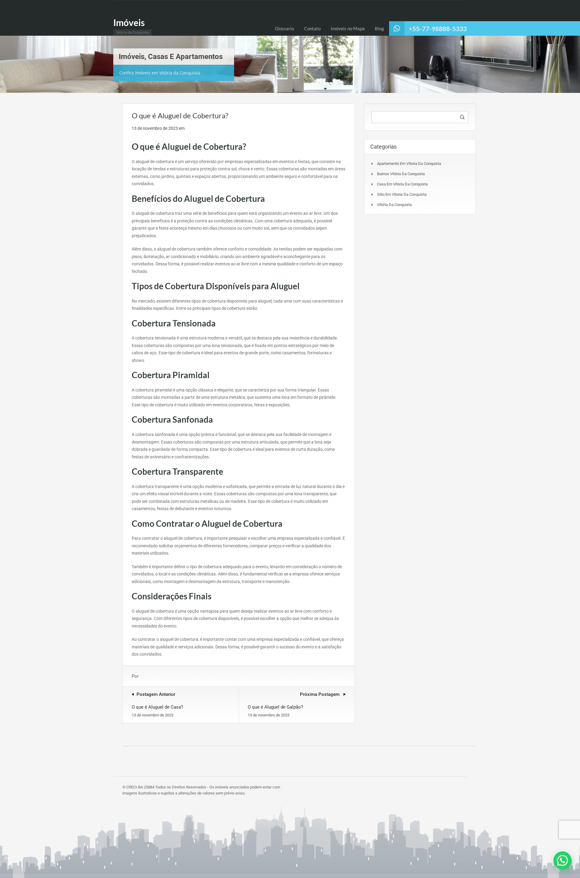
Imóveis (129, 22)
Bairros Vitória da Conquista (401, 174)
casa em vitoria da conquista (402, 184)
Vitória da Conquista (394, 204)
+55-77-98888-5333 (438, 28)
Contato (312, 28)
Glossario (284, 28)
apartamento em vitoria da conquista (409, 163)
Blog (379, 28)
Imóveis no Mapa (348, 28)
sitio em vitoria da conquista (402, 194)
